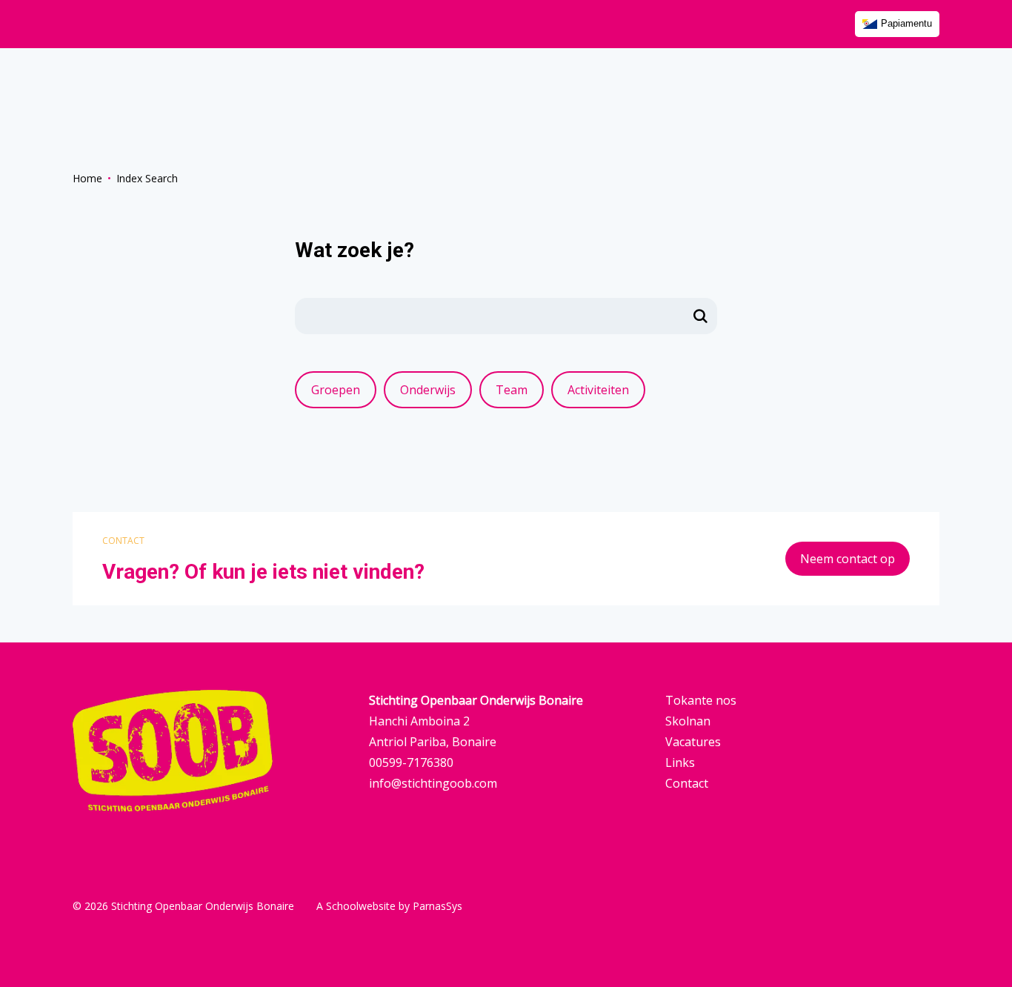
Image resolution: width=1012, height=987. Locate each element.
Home (87, 178)
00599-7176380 (411, 762)
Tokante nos (700, 700)
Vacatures (693, 742)
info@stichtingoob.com (433, 783)
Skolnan (687, 721)
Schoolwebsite (361, 906)
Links (680, 762)
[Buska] (700, 316)
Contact (686, 783)
